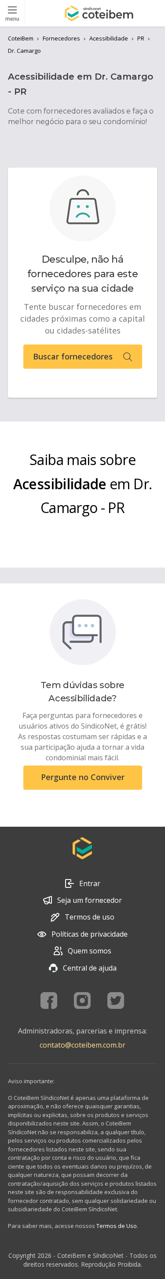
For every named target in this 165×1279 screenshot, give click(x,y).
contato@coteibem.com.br (82, 1045)
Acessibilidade (108, 38)
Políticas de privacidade (89, 934)
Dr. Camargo (24, 51)
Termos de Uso (116, 1226)
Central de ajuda (90, 968)
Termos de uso (89, 917)
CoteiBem (20, 38)
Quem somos (89, 951)
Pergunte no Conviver (83, 777)
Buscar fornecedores (73, 356)
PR (140, 38)
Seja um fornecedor (89, 900)
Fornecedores (61, 38)
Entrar (89, 883)
